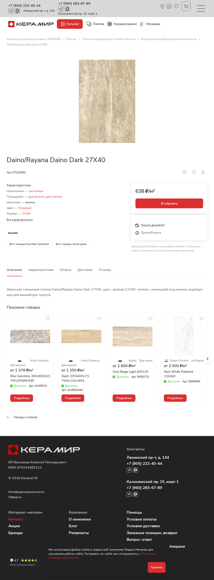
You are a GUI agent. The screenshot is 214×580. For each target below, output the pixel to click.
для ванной (36, 197)
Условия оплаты (142, 519)
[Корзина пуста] (186, 6)
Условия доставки (143, 525)
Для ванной (17, 365)
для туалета (54, 197)
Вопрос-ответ (139, 539)
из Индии (197, 361)
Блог (73, 525)
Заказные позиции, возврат (152, 532)
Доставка (85, 270)
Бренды (15, 532)
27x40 (26, 214)
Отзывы (105, 270)
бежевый (25, 208)
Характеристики (41, 270)
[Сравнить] (194, 172)
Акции (14, 525)
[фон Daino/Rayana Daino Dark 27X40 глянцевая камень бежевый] (107, 101)
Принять (157, 567)
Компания (78, 512)
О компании (80, 519)
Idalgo (132, 361)
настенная (36, 191)
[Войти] (161, 6)
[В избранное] (184, 172)
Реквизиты (79, 532)
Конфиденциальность (26, 492)
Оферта (14, 497)
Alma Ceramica (39, 361)
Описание (14, 270)
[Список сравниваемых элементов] (169, 6)
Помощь (134, 512)
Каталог (15, 519)
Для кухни (146, 361)
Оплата (65, 270)
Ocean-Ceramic (179, 361)
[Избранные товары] (176, 6)
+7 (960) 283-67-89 (74, 3)
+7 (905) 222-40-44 (24, 6)
